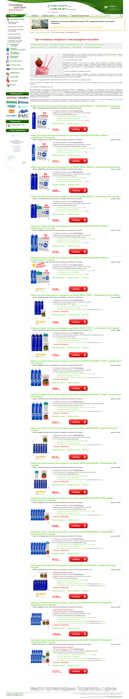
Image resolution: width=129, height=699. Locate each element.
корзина (112, 6)
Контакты (35, 15)
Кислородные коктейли (43, 32)
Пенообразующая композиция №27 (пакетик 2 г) (71, 120)
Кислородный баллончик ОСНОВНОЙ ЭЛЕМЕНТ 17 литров (74, 148)
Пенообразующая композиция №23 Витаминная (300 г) (72, 585)
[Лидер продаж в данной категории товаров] (39, 267)
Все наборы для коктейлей (91, 47)
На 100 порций (51, 47)
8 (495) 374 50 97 (59, 5)
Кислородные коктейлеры (38, 44)
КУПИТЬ (76, 129)
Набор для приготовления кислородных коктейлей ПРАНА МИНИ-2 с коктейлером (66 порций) (75, 197)
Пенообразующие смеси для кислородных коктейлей (65, 44)
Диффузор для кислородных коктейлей (68, 118)
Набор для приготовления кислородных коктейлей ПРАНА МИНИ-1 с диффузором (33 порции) (75, 106)
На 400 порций (76, 47)
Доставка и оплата (48, 15)
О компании (63, 15)
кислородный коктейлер (56, 92)
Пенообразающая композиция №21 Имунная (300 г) (72, 658)
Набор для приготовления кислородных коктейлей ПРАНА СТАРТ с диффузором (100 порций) (75, 295)
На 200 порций (63, 47)
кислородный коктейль (111, 55)
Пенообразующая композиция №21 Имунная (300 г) (72, 309)
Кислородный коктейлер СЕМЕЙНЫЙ (68, 209)
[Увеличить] (48, 128)
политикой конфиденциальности (114, 696)
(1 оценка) (42, 291)
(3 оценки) (42, 459)
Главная (32, 32)
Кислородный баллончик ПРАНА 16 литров (69, 116)
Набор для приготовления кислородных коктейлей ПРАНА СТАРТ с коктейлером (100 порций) (75, 328)
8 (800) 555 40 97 (59, 8)
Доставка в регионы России (80, 15)
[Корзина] (105, 8)
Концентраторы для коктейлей (93, 44)
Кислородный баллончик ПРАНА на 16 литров (70, 306)
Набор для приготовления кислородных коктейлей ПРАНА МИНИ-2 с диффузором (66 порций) (75, 167)
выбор (101, 309)
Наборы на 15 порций (37, 47)
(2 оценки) (42, 324)
